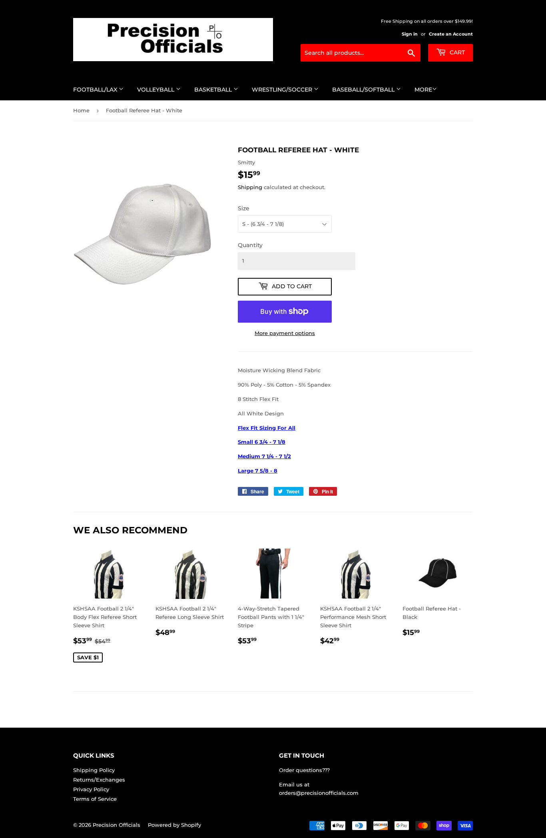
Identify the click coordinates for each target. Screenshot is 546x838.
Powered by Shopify (174, 825)
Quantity (250, 245)
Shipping (250, 187)
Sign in (410, 34)
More (423, 89)
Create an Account (451, 34)
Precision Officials (116, 825)
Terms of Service (95, 799)
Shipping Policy (94, 770)
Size (243, 208)
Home (81, 110)
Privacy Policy (91, 789)
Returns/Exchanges (99, 779)
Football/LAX (96, 89)
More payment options (285, 333)
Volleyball (156, 89)
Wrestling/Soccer (283, 89)
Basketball (213, 89)
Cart (456, 52)
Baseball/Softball (364, 89)
